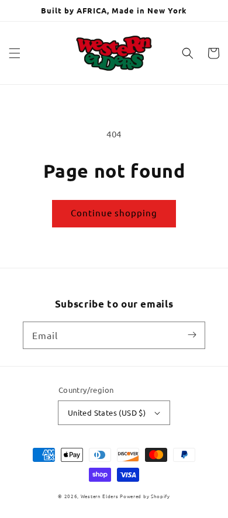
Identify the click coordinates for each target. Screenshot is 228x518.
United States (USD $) (107, 412)
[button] (14, 53)
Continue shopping (114, 212)
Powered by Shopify (145, 496)
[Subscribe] (192, 335)
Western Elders (100, 496)
